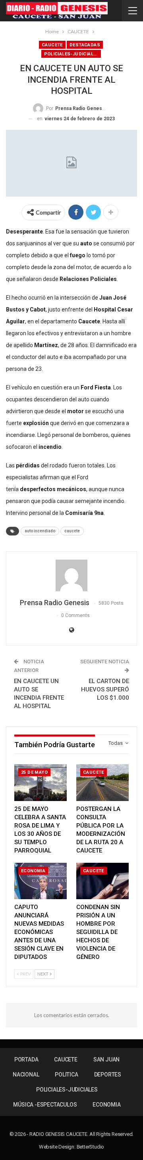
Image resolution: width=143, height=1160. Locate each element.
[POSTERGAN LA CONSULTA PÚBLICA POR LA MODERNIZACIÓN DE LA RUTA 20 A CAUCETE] (102, 782)
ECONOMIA (33, 870)
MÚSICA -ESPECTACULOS (45, 1104)
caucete (72, 531)
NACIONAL (26, 1074)
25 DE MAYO (34, 772)
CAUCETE (52, 44)
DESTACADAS (85, 44)
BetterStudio (90, 1147)
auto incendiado (40, 531)
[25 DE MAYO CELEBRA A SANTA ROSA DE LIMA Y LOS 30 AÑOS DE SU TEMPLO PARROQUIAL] (40, 782)
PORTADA (26, 1059)
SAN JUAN (106, 1059)
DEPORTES (107, 1074)
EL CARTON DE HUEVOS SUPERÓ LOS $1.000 (105, 689)
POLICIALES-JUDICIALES (71, 54)
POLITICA (66, 1074)
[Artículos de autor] (71, 575)
